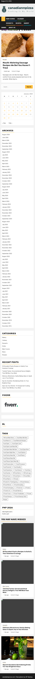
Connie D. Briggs (16, 71)
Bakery (26, 23)
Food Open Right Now (9, 452)
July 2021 (5, 291)
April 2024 (5, 198)
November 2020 (7, 314)
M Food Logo (27, 473)
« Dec (4, 123)
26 (17, 114)
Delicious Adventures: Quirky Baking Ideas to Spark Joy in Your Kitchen (16, 628)
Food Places (21, 455)
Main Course (10, 19)
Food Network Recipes (19, 440)
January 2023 (6, 242)
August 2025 (6, 152)
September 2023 (7, 219)
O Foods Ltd (6, 490)
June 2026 (5, 137)
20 (22, 111)
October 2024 (6, 181)
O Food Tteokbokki (18, 493)
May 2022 (5, 265)
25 (13, 114)
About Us (12, 27)
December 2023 (6, 210)
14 (26, 107)
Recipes (18, 23)
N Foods (16, 479)
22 (30, 111)
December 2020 (6, 311)
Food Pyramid (7, 467)
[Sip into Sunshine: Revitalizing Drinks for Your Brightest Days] (17, 648)
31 (9, 118)
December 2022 (6, 245)
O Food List (19, 487)
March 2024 (5, 201)
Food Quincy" (18, 470)
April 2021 (5, 300)
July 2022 (5, 259)
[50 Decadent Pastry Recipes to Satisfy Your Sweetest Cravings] (17, 535)
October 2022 (6, 250)
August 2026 (6, 134)
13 (22, 107)
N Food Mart (26, 476)
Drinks (3, 27)
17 (9, 111)
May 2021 (5, 297)
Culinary (20, 19)
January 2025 (6, 172)
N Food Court (6, 476)
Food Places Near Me (9, 458)
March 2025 (5, 166)
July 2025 (5, 155)
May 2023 (5, 230)
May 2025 (5, 161)
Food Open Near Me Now (10, 449)
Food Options (22, 452)
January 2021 (6, 308)
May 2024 (5, 195)
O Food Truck (7, 493)
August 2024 (6, 187)
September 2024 (7, 184)
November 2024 (7, 178)
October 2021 (6, 282)
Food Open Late (16, 443)
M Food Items (17, 473)
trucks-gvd (5, 514)
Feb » (10, 123)
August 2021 (6, 288)
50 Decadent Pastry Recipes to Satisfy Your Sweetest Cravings (17, 552)
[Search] (32, 19)
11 (13, 107)
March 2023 (5, 236)
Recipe (5, 499)
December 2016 (6, 326)
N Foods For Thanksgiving (10, 482)
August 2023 (6, 221)
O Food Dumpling (18, 485)
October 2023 (6, 216)
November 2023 (7, 213)
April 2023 (5, 233)
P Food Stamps (7, 496)
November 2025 (7, 146)
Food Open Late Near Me (10, 446)
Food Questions (7, 470)
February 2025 (6, 169)
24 (9, 114)
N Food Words (7, 485)
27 (22, 114)
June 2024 (5, 192)
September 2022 (7, 253)
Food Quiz (28, 470)
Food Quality (17, 467)
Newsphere (19, 677)
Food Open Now (24, 449)
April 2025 (5, 163)
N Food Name (7, 479)
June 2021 (5, 294)
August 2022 (6, 256)
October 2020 (6, 317)
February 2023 (6, 239)
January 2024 (6, 207)
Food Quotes (6, 473)
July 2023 (5, 224)
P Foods (29, 493)
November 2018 (7, 320)
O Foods (27, 487)
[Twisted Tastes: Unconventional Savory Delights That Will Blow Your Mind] (17, 572)
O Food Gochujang (8, 487)
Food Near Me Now (22, 437)
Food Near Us (7, 440)
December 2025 (6, 143)
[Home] (3, 19)
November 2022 (7, 248)
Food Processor (20, 464)
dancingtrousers (7, 512)
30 (4, 118)
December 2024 (6, 175)
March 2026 (5, 140)
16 (4, 111)
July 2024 (5, 190)
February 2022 (6, 274)
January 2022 (6, 277)
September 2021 (7, 285)
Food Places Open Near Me (10, 461)
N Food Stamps (24, 482)
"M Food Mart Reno (8, 437)
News (4, 352)
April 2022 (5, 268)
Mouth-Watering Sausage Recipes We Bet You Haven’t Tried (16, 65)
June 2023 (5, 227)
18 (13, 111)
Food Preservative (8, 464)
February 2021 (6, 306)
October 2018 (6, 323)
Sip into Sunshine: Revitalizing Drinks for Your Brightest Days (17, 665)
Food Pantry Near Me (9, 455)
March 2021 (5, 303)
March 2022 (5, 271)
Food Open (6, 443)
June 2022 (5, 262)
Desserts (9, 23)
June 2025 (5, 158)
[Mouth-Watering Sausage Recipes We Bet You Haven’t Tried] (17, 45)
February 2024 (6, 204)
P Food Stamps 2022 (20, 496)
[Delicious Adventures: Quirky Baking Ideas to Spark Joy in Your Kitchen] (17, 611)
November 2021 (7, 279)
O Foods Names (17, 490)
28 (26, 114)
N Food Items (17, 476)
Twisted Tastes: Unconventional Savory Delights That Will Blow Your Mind (16, 590)
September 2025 (7, 149)
